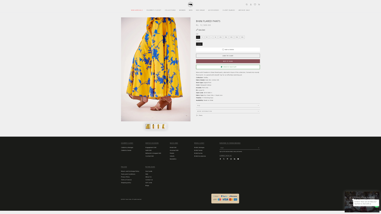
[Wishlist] (255, 4)
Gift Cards (148, 182)
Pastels (172, 153)
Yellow (199, 44)
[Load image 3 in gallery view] (158, 126)
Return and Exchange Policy (130, 171)
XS (198, 37)
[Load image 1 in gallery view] (148, 126)
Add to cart (228, 56)
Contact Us (149, 179)
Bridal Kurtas (198, 153)
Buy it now (228, 61)
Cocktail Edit (149, 156)
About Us (148, 177)
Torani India (128, 199)
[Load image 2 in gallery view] (153, 126)
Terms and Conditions (128, 174)
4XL (231, 37)
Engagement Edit (150, 147)
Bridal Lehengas (199, 147)
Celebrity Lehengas (127, 147)
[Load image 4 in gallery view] (163, 126)
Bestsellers (173, 159)
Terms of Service (126, 179)
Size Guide (148, 171)
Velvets (172, 156)
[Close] (377, 193)
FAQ (146, 174)
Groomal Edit (174, 150)
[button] (247, 4)
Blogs (147, 185)
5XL (237, 37)
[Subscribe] (259, 148)
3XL (226, 37)
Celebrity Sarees (126, 150)
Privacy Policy (125, 177)
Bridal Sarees (198, 150)
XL (215, 37)
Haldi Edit (148, 150)
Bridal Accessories (200, 156)
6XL (242, 37)
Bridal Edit (173, 147)
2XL (220, 37)
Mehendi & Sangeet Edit (153, 153)
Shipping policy (126, 182)
